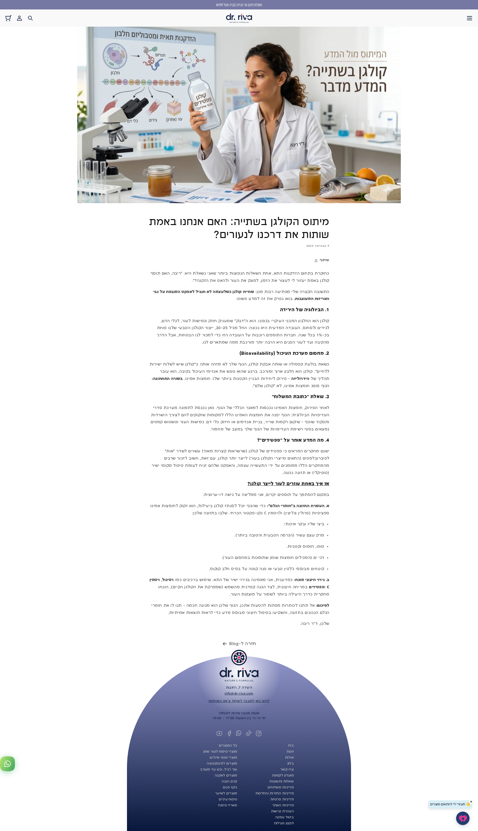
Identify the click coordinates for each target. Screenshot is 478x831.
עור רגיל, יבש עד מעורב (218, 769)
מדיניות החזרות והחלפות (274, 793)
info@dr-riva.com (239, 693)
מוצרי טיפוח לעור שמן (220, 751)
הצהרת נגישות (282, 811)
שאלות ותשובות (281, 781)
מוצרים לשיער (226, 793)
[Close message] (471, 802)
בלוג (290, 763)
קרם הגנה (229, 781)
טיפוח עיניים (228, 799)
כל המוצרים (228, 745)
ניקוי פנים (230, 787)
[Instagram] (259, 733)
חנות (290, 751)
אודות (289, 757)
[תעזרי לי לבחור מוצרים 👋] (463, 818)
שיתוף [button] (324, 260)
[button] (469, 18)
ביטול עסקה (284, 817)
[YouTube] (219, 733)
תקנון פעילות (284, 823)
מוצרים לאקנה (226, 775)
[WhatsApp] (239, 733)
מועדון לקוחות (283, 775)
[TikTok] (249, 733)
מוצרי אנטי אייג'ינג (223, 757)
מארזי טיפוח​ (227, 805)
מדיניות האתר (283, 805)
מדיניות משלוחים (281, 787)
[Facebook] (229, 733)
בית (291, 745)
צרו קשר (287, 769)
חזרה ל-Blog (242, 644)
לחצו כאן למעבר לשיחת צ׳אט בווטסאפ (239, 701)
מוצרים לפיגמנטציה (222, 763)
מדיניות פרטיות (282, 799)
